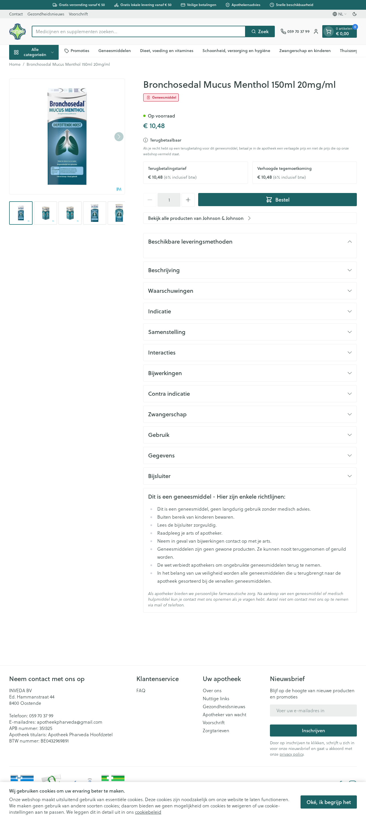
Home (15, 64)
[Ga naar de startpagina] (17, 31)
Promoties (80, 50)
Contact (16, 14)
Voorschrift (78, 14)
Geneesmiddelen (114, 50)
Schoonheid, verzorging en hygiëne (236, 50)
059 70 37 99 (41, 715)
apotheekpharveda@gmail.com (69, 722)
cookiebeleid (148, 812)
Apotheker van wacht (224, 714)
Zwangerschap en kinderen (305, 50)
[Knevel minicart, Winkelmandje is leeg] (328, 31)
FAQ (141, 690)
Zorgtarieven (216, 730)
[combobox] (139, 31)
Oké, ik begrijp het (329, 802)
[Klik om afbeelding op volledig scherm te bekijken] (67, 136)
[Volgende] (119, 136)
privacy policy (291, 754)
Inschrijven (313, 730)
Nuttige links (216, 698)
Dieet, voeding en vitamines (166, 50)
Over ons (212, 690)
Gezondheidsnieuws (45, 14)
